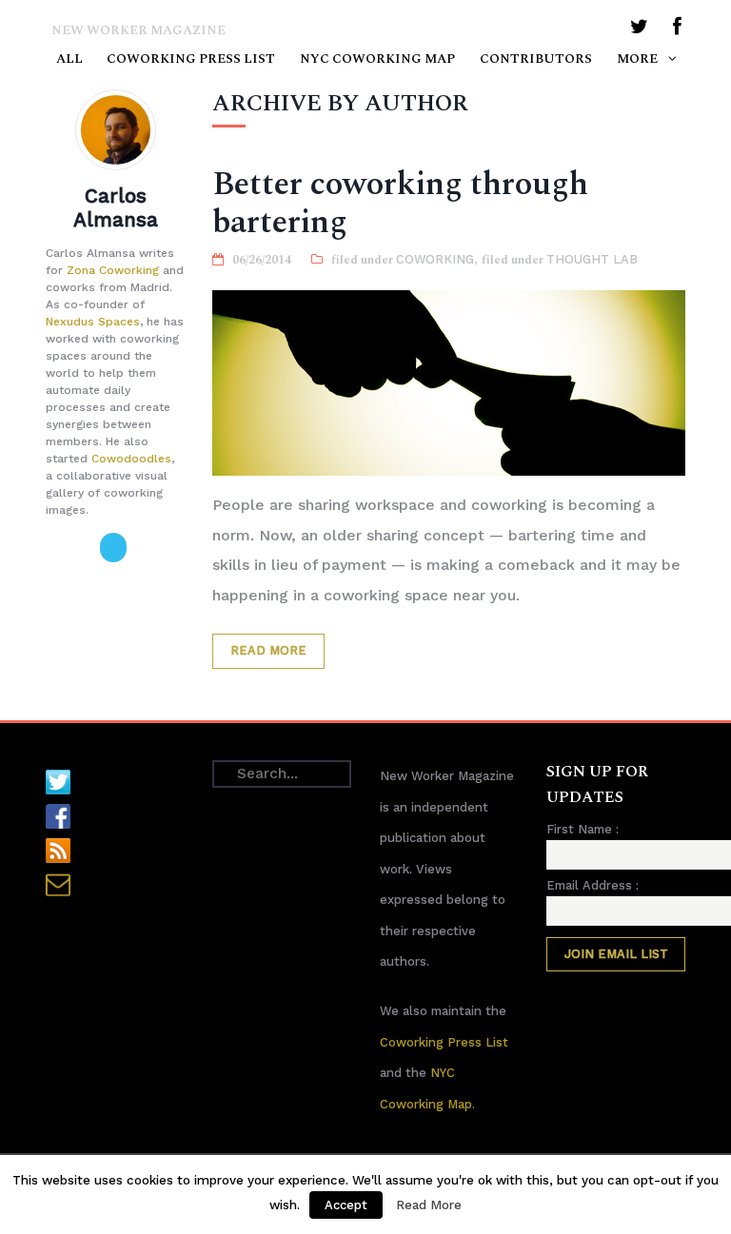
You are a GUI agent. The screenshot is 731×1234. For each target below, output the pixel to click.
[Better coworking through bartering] (448, 383)
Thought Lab (592, 259)
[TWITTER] (639, 30)
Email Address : (592, 885)
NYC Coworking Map (377, 59)
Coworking (435, 259)
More (637, 59)
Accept (346, 1205)
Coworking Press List (191, 59)
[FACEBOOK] (677, 30)
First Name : (582, 829)
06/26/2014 (261, 259)
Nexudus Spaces (93, 321)
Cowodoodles (131, 458)
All (69, 59)
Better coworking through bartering (400, 203)
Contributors (536, 59)
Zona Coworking (113, 270)
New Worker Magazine (138, 30)
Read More (268, 650)
